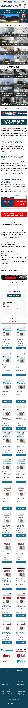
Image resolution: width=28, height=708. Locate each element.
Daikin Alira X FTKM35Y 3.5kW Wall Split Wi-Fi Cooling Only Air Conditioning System (21, 446)
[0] (25, 5)
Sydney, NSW (22, 10)
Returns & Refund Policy (7, 691)
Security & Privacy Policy (7, 689)
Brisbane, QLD (7, 10)
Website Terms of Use (7, 687)
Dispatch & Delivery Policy (7, 693)
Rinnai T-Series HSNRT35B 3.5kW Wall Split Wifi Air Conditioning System (21, 607)
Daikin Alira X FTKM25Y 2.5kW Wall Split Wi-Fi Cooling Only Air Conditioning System (7, 446)
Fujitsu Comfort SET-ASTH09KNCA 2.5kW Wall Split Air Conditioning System (7, 500)
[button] (1, 308)
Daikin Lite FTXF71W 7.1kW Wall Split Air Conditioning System (21, 366)
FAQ (21, 679)
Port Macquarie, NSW (7, 12)
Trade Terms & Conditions (7, 679)
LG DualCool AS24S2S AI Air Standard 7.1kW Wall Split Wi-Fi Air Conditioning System (21, 580)
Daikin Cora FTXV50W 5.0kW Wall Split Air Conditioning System (7, 420)
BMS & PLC (20, 687)
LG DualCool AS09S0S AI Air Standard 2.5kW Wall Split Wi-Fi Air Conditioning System (7, 553)
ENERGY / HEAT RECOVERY (21, 694)
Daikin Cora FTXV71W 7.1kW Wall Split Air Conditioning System (21, 420)
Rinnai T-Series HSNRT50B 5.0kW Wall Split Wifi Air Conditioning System (7, 633)
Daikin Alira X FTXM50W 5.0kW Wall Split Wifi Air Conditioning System (7, 473)
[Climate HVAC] (9, 6)
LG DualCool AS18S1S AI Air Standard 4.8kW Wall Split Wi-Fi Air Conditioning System (7, 580)
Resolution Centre (7, 677)
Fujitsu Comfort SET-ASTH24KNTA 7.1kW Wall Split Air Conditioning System (21, 526)
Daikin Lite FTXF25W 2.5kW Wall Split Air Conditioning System (7, 339)
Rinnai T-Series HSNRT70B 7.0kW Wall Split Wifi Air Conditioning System (21, 633)
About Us (21, 672)
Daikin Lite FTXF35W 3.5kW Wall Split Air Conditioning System (21, 339)
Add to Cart (7, 348)
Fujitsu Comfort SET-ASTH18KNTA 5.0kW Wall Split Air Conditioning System (7, 526)
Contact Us (20, 681)
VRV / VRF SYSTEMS (21, 689)
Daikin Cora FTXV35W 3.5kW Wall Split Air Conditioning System (21, 393)
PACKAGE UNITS (21, 691)
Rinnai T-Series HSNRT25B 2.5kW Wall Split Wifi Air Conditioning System (7, 607)
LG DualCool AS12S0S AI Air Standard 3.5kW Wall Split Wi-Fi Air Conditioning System (21, 553)
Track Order (7, 675)
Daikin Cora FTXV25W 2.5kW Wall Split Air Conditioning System (7, 393)
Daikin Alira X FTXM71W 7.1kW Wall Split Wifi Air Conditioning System (21, 473)
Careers (21, 677)
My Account (7, 672)
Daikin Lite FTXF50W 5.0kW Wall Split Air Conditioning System (7, 366)
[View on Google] (4, 303)
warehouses (4, 172)
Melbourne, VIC (22, 12)
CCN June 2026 (20, 675)
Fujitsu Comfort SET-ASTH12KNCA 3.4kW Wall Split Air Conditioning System (21, 500)
